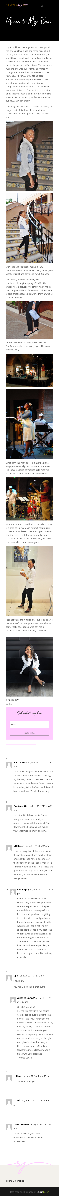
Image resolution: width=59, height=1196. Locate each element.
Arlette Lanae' (26, 998)
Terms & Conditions (16, 1180)
